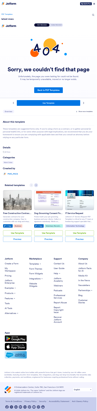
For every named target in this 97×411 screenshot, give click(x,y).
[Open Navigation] (94, 4)
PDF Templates (7, 14)
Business (18, 226)
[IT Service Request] (79, 200)
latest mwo (7, 19)
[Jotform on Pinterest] (29, 407)
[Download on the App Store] (16, 346)
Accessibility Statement (59, 401)
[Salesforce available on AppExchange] (16, 355)
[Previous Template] (13, 103)
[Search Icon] (93, 15)
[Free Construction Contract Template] (17, 200)
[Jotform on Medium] (20, 407)
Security (42, 401)
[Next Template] (83, 103)
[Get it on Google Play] (16, 338)
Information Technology (75, 226)
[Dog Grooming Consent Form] (48, 200)
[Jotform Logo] (9, 4)
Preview (17, 239)
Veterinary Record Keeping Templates (53, 226)
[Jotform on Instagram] (38, 407)
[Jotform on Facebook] (7, 407)
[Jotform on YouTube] (34, 407)
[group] (17, 218)
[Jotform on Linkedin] (16, 407)
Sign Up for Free (86, 4)
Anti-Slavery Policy (80, 401)
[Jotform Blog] (25, 407)
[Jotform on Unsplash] (43, 407)
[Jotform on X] (11, 407)
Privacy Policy (30, 401)
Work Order (8, 162)
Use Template (48, 103)
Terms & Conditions (13, 401)
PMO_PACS (13, 174)
